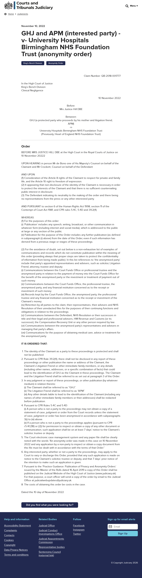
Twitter (77, 534)
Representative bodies (52, 547)
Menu (133, 5)
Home (11, 14)
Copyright (9, 545)
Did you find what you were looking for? (49, 505)
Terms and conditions (16, 554)
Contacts (9, 535)
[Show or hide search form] (127, 6)
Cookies (9, 540)
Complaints (10, 530)
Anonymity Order (55, 63)
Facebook (79, 525)
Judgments (22, 14)
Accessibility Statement (17, 525)
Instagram (78, 529)
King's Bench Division (32, 63)
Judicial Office (47, 525)
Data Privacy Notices (16, 550)
